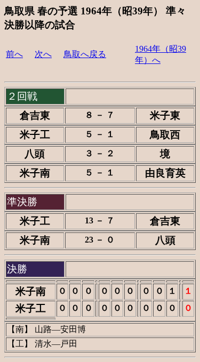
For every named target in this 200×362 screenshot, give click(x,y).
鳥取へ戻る (84, 54)
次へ (43, 54)
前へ (14, 54)
